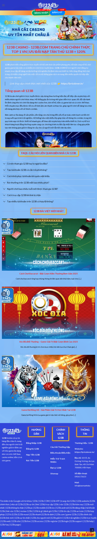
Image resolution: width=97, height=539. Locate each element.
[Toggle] (4, 164)
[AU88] (24, 534)
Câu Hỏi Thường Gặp (60, 447)
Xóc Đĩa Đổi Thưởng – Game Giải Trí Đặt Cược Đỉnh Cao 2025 (48, 341)
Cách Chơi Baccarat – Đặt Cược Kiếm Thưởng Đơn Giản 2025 (48, 273)
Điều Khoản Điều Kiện (60, 453)
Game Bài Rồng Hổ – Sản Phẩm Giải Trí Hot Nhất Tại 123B (48, 410)
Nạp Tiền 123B (33, 454)
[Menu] (3, 5)
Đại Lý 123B (55, 468)
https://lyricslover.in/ (84, 452)
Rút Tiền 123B (32, 460)
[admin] (48, 5)
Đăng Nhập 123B (34, 443)
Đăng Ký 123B (32, 449)
